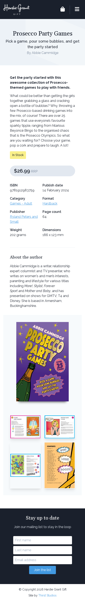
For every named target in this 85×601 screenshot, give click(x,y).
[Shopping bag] (62, 10)
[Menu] (74, 9)
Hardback (49, 203)
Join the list (42, 570)
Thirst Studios (47, 595)
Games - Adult (21, 203)
